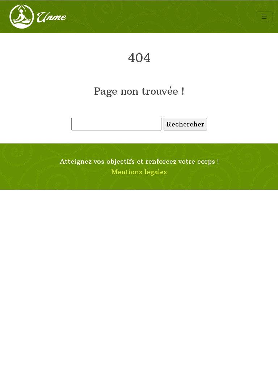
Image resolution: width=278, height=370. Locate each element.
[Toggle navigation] (264, 16)
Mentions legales (139, 172)
